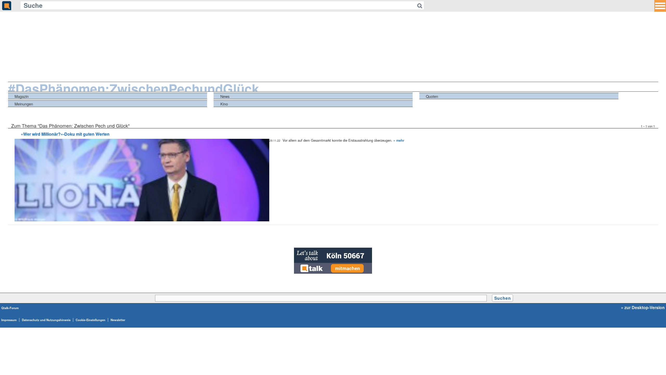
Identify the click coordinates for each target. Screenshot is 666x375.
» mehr (398, 140)
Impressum (9, 320)
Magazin (22, 96)
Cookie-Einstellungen (90, 320)
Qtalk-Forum (10, 308)
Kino (224, 104)
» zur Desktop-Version (643, 307)
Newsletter (118, 320)
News (224, 96)
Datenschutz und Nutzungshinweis (46, 320)
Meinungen (24, 104)
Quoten (432, 96)
